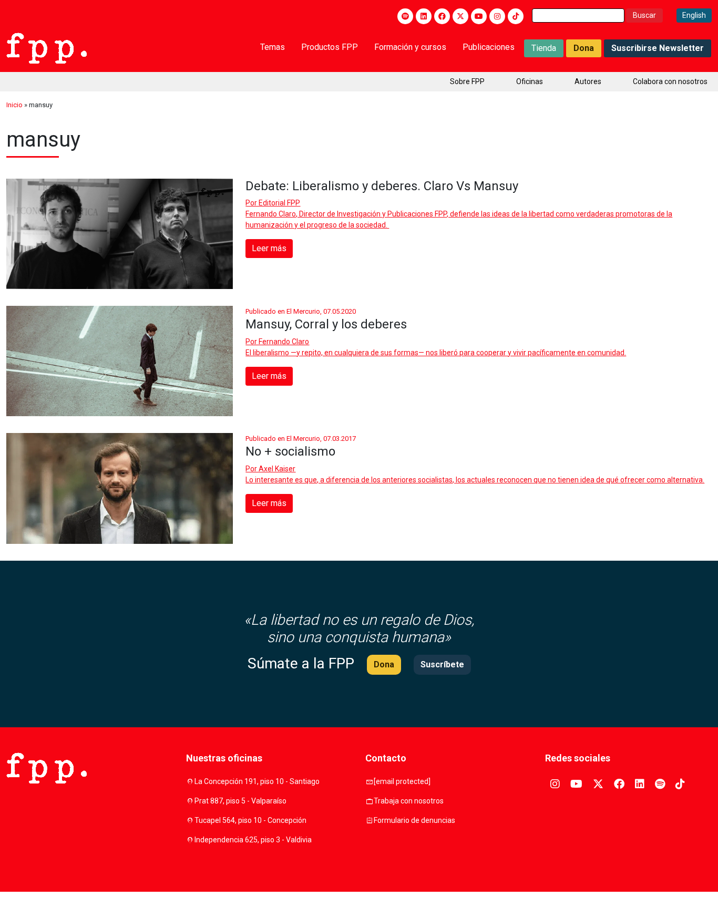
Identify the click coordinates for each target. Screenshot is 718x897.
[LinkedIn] (424, 16)
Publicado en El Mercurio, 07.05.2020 (300, 311)
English (694, 15)
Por (272, 203)
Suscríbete (442, 664)
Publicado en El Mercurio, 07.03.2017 (300, 438)
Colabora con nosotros (670, 81)
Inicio (14, 105)
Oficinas (529, 81)
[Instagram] (497, 16)
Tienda (543, 48)
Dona (583, 48)
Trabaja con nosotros (409, 801)
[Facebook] (442, 16)
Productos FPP (329, 47)
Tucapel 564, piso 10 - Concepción (250, 820)
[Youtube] (479, 16)
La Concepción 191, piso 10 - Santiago (257, 781)
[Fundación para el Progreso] (46, 47)
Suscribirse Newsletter (657, 48)
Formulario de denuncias (414, 820)
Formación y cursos (410, 47)
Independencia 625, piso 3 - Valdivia (253, 840)
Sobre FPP (467, 81)
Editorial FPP (279, 203)
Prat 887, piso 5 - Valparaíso (240, 801)
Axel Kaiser (277, 469)
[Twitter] (460, 16)
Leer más (269, 248)
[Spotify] (405, 16)
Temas (272, 47)
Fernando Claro (284, 341)
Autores (588, 81)
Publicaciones (489, 47)
